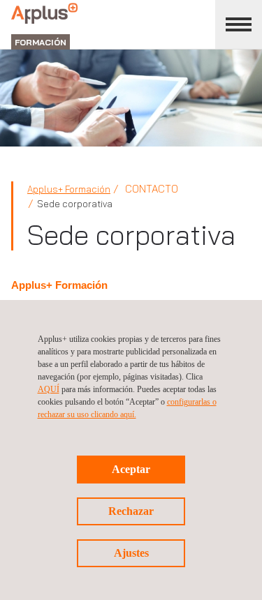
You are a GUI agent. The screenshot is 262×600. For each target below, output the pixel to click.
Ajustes (131, 553)
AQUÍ (48, 389)
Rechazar (131, 511)
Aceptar (131, 469)
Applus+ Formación (68, 189)
